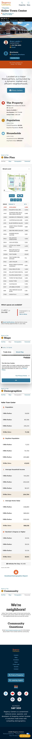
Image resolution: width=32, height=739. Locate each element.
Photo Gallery (17, 90)
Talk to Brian (23, 314)
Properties (5, 8)
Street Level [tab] (7, 169)
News (16, 662)
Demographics (14, 20)
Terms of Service (8, 733)
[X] (19, 699)
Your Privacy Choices (21, 375)
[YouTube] (12, 693)
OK (16, 380)
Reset (12, 196)
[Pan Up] (18, 199)
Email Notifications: (9, 322)
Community (22, 20)
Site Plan (3, 20)
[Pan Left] (11, 199)
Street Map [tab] (20, 352)
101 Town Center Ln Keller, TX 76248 (12, 63)
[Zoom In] (18, 195)
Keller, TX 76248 (7, 347)
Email (13, 47)
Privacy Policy (20, 733)
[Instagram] (19, 693)
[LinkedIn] (5, 693)
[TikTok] (26, 693)
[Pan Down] (20, 199)
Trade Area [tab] (7, 352)
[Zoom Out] (21, 195)
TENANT (11, 204)
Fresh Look (16, 664)
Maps (7, 20)
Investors (16, 659)
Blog (16, 657)
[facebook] (12, 699)
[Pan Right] (14, 199)
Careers (16, 655)
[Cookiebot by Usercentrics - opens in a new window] (23, 358)
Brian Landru (15, 41)
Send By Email (15, 58)
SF (25, 204)
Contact (16, 669)
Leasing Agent (17, 680)
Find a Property (17, 675)
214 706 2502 (15, 45)
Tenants (16, 666)
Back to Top (4, 155)
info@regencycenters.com (13, 630)
